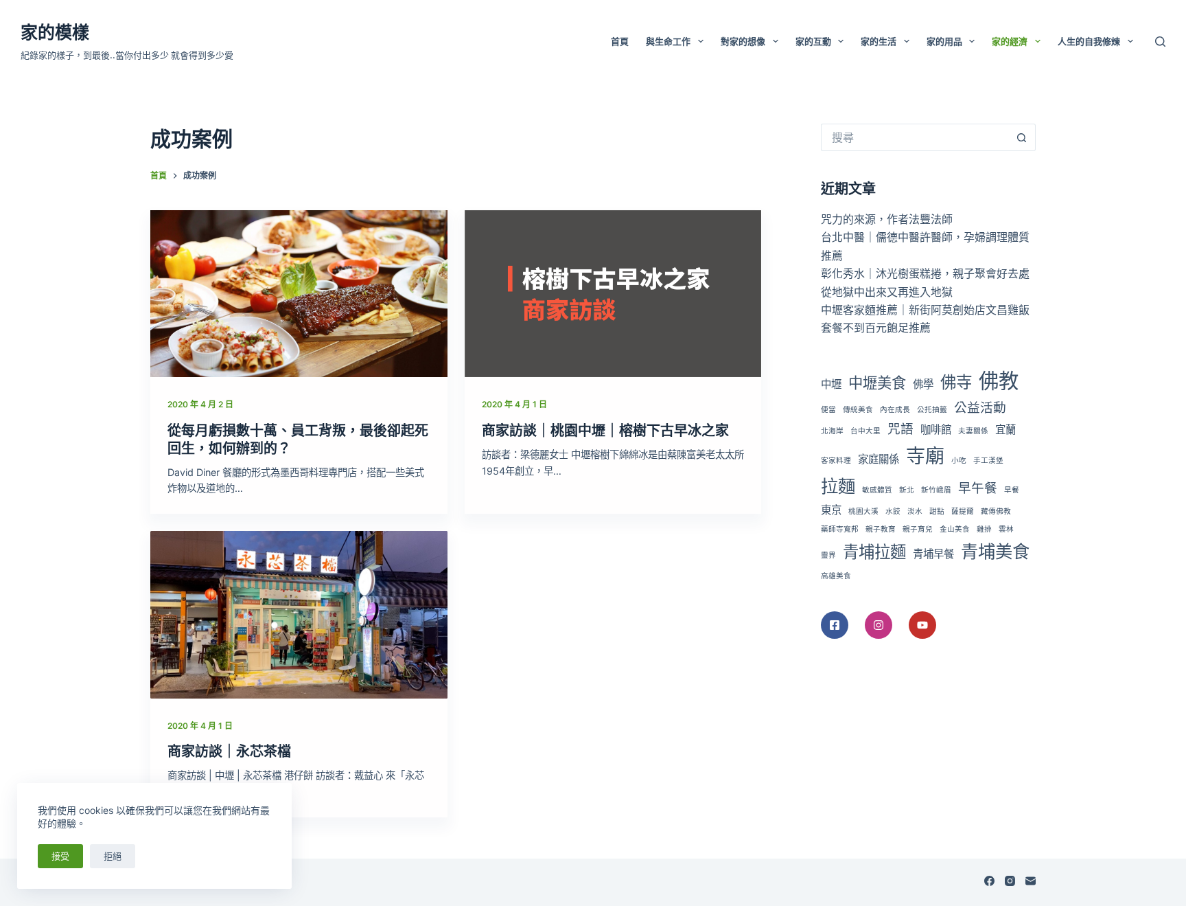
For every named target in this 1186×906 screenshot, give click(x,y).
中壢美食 (877, 383)
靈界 (828, 555)
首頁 (620, 41)
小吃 (958, 460)
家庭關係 (878, 459)
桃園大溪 (863, 511)
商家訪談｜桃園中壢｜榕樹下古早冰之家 (605, 430)
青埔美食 (995, 551)
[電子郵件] (1030, 881)
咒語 (900, 429)
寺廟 (925, 456)
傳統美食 (858, 409)
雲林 (1006, 529)
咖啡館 (935, 429)
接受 (60, 855)
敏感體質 (877, 490)
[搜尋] (1160, 41)
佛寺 (956, 382)
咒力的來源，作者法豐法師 (887, 219)
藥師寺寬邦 (840, 529)
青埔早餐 (933, 553)
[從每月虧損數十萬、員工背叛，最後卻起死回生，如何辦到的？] (298, 293)
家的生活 (878, 41)
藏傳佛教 (996, 511)
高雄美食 (836, 575)
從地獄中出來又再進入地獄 (887, 292)
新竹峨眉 (936, 490)
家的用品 (944, 41)
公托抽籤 (932, 409)
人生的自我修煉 (1089, 41)
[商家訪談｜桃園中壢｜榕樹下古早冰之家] (613, 293)
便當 (828, 409)
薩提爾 (962, 511)
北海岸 (832, 431)
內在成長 (895, 409)
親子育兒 (918, 529)
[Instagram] (1010, 881)
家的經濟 (1009, 41)
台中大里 (865, 431)
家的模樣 (55, 32)
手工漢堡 (988, 460)
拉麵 (838, 486)
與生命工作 (668, 41)
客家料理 (836, 460)
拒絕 (112, 855)
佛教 (999, 381)
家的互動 (813, 41)
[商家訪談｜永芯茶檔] (298, 614)
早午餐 (977, 488)
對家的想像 (743, 41)
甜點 (936, 511)
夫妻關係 (973, 431)
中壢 (831, 384)
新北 (906, 490)
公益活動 (980, 408)
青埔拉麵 (874, 552)
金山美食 (955, 529)
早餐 (1011, 490)
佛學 (923, 384)
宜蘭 (1005, 429)
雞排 (984, 529)
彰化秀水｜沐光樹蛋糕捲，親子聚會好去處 (925, 273)
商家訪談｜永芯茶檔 (229, 751)
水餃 (892, 511)
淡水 (914, 511)
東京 (831, 510)
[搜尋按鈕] (1022, 137)
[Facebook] (989, 881)
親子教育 (880, 529)
